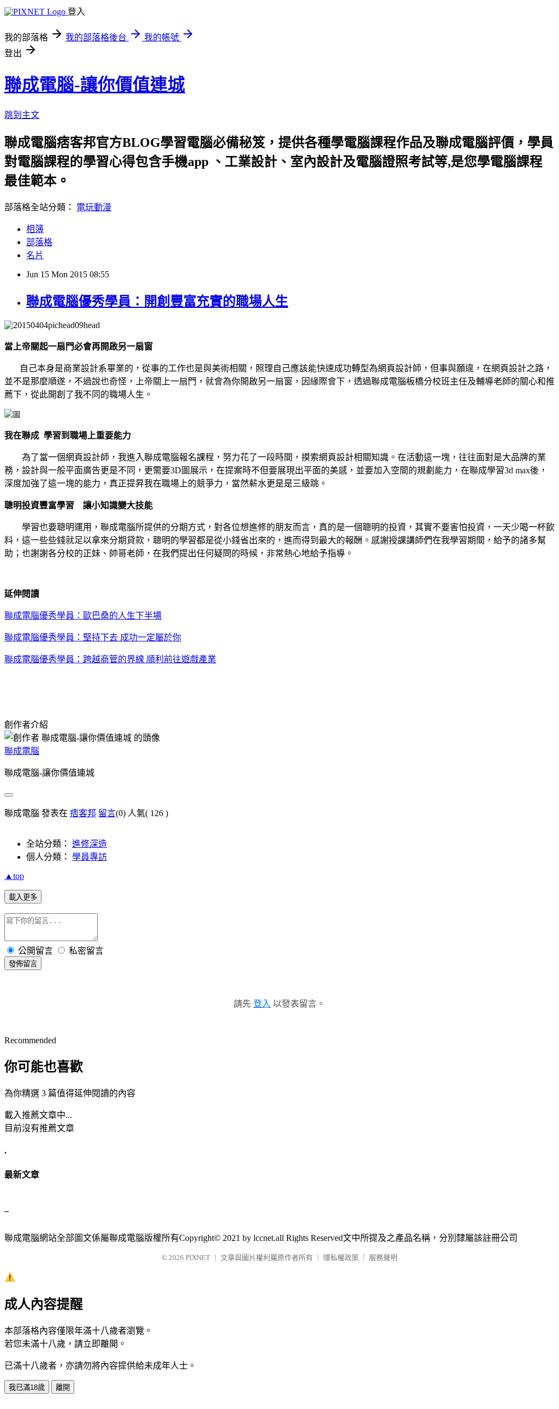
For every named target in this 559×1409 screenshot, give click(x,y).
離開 (63, 1387)
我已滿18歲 (27, 1387)
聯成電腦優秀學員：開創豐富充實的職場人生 (157, 301)
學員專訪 (89, 856)
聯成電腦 (21, 751)
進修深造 (89, 843)
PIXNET (198, 1257)
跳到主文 (21, 115)
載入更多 (23, 897)
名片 (35, 255)
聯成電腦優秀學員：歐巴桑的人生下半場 (83, 615)
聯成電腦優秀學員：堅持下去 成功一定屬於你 (92, 637)
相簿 (35, 229)
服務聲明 (383, 1257)
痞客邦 (83, 813)
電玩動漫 (93, 207)
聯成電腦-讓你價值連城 (94, 84)
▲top (14, 876)
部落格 (39, 242)
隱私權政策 (341, 1257)
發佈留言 (23, 964)
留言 (107, 813)
